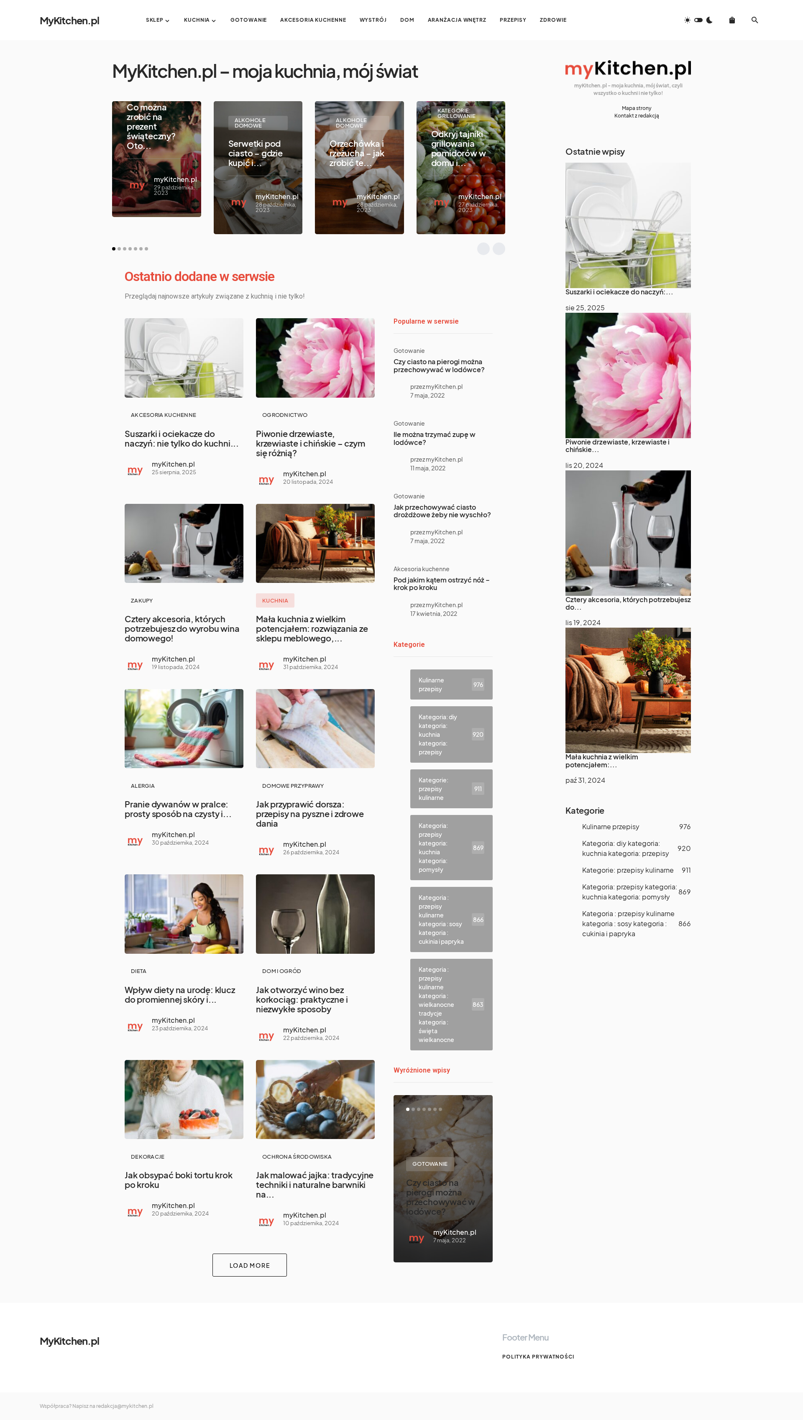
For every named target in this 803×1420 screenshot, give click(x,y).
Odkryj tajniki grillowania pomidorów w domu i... (458, 148)
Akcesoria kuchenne (163, 414)
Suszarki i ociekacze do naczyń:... (619, 291)
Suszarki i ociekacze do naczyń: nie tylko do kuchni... (182, 438)
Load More (250, 1265)
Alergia (143, 785)
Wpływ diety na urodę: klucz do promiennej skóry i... (180, 994)
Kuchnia (275, 600)
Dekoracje (148, 1156)
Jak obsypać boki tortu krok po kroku (179, 1180)
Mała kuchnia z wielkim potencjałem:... (601, 760)
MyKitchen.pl (69, 20)
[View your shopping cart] (732, 20)
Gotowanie (409, 350)
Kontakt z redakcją (636, 115)
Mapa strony (637, 108)
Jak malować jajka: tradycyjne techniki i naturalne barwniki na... (314, 1184)
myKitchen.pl (175, 179)
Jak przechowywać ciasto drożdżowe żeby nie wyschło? (442, 511)
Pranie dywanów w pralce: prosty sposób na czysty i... (178, 809)
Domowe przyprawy (293, 785)
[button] (698, 20)
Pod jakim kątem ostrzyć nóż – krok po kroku (442, 583)
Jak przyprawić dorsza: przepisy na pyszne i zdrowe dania (310, 813)
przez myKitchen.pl (436, 386)
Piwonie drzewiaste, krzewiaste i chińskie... (617, 445)
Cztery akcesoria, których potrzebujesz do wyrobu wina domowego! (182, 628)
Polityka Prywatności (538, 1357)
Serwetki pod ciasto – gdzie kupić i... (255, 153)
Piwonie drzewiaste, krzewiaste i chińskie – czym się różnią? (310, 443)
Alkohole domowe (250, 123)
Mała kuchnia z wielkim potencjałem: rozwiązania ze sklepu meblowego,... (312, 628)
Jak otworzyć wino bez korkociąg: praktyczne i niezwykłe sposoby (302, 999)
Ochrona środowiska (297, 1156)
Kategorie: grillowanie (456, 113)
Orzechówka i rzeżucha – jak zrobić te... (357, 153)
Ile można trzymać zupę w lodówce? (435, 438)
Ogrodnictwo (284, 414)
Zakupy (142, 600)
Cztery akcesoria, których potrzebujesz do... (628, 603)
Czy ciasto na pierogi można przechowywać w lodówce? (439, 365)
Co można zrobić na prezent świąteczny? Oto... (151, 126)
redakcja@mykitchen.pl (124, 1406)
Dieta (139, 971)
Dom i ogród (281, 971)
